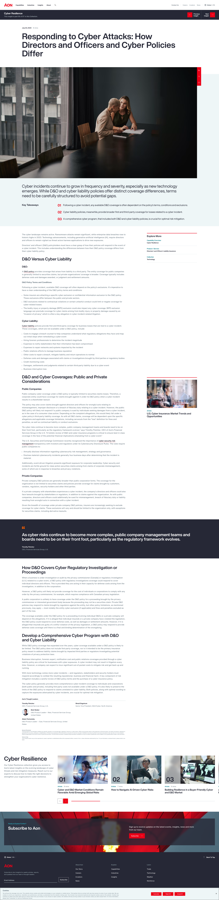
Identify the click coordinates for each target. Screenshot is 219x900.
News (198, 5)
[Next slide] (65, 801)
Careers (185, 5)
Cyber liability (28, 325)
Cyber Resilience (13, 13)
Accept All (180, 894)
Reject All (168, 894)
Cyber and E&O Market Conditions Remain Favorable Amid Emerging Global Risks (81, 791)
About (49, 5)
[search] (55, 5)
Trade (149, 869)
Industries (30, 5)
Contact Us (175, 5)
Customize (156, 894)
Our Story (79, 869)
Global (211, 5)
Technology (151, 873)
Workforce (150, 881)
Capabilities (20, 5)
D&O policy (29, 271)
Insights (40, 5)
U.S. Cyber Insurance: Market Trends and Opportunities (169, 415)
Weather (150, 877)
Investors (192, 5)
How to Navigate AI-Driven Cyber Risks (132, 789)
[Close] (216, 893)
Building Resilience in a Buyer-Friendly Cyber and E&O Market (189, 791)
